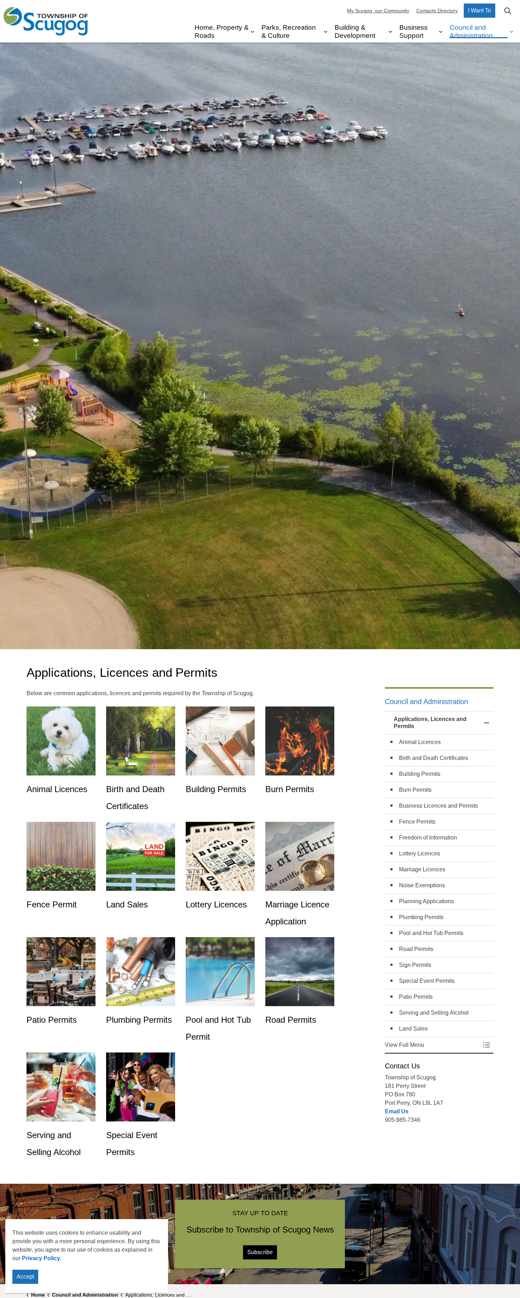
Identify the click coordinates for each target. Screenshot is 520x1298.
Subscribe (260, 1252)
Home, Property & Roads (222, 31)
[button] (432, 1045)
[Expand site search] (508, 10)
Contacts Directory (437, 10)
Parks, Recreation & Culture (288, 31)
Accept (25, 1277)
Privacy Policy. (41, 1258)
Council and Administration (471, 31)
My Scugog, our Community (378, 10)
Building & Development (355, 31)
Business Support (413, 31)
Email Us (397, 1111)
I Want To (479, 10)
